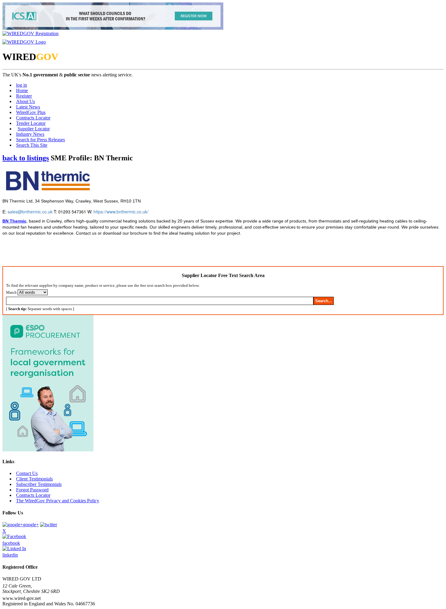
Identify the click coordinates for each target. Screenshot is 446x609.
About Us (25, 101)
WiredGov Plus (31, 112)
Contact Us (27, 473)
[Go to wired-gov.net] (24, 42)
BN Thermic (14, 221)
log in (21, 85)
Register (24, 96)
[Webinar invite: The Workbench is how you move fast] (112, 28)
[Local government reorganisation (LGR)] (47, 449)
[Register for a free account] (30, 33)
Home (22, 90)
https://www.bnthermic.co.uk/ (120, 212)
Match (11, 292)
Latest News (28, 106)
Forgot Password (32, 489)
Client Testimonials (34, 478)
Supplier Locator (34, 128)
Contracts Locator (33, 117)
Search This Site (31, 145)
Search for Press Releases (40, 139)
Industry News (30, 134)
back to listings (25, 158)
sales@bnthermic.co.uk (30, 212)
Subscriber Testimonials (39, 484)
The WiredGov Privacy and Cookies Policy (57, 500)
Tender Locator (31, 123)
